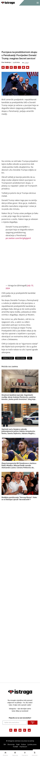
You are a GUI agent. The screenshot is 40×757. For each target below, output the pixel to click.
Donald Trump (8, 358)
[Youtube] (20, 730)
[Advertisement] (20, 26)
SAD (29, 358)
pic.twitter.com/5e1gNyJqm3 (18, 238)
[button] (3, 67)
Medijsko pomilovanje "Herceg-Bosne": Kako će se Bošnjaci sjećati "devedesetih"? (19, 498)
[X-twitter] (15, 730)
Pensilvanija (20, 358)
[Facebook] (10, 730)
